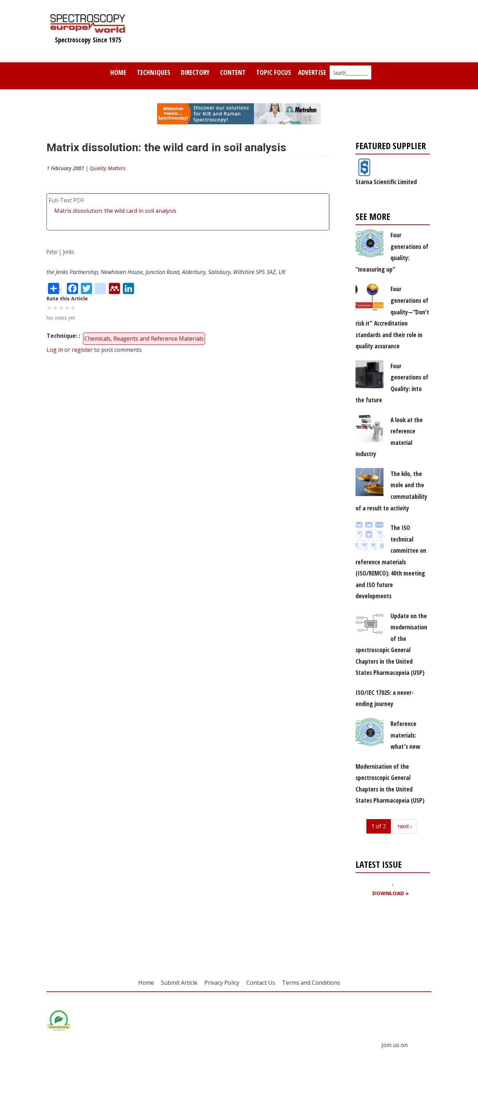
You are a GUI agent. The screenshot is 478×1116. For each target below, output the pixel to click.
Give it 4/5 (67, 307)
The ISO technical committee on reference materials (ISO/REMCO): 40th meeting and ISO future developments (391, 561)
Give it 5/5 (73, 307)
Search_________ (350, 73)
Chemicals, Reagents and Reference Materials (144, 338)
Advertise (312, 72)
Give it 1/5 (49, 307)
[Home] (88, 29)
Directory (195, 72)
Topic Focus (273, 72)
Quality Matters (107, 168)
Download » (390, 893)
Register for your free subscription (389, 933)
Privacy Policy (221, 982)
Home (118, 72)
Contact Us (260, 982)
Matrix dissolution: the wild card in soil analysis (115, 211)
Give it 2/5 (55, 307)
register (82, 350)
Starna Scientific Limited (386, 181)
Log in (55, 350)
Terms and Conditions (311, 982)
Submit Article (179, 982)
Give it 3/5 (61, 307)
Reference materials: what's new (405, 735)
